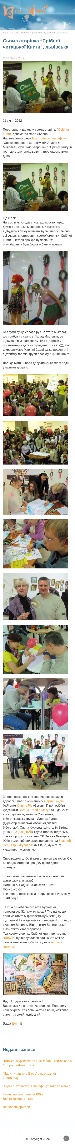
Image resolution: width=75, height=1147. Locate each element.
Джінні (16, 1023)
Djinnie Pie (24, 805)
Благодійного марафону (49, 138)
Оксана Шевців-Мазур (34, 810)
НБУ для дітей (21, 832)
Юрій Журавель (22, 845)
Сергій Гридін (54, 801)
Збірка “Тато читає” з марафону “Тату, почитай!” (36, 1086)
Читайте (9, 938)
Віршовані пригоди (16, 1107)
